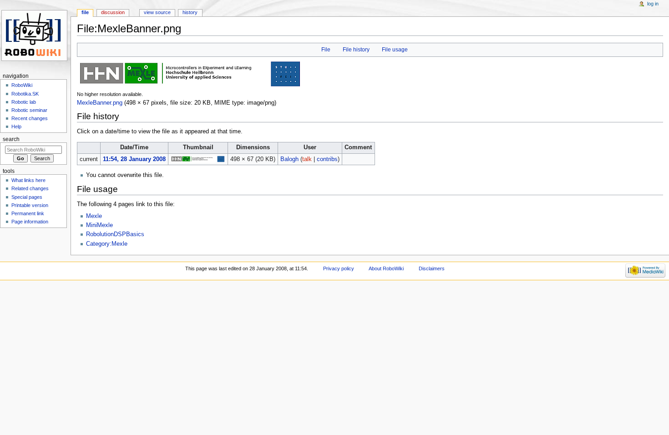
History (190, 12)
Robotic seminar (29, 110)
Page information (29, 221)
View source (157, 12)
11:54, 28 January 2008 (134, 159)
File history (356, 49)
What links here (28, 180)
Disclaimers (432, 268)
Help (16, 126)
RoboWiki (21, 85)
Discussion (113, 12)
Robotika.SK (25, 93)
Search (11, 139)
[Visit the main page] (35, 35)
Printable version (29, 205)
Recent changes (29, 118)
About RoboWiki (386, 268)
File (325, 49)
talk (307, 159)
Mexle (94, 216)
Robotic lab (23, 102)
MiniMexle (99, 225)
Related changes (30, 188)
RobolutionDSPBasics (115, 234)
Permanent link (27, 213)
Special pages (26, 197)
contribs (327, 159)
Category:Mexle (106, 244)
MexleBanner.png (99, 103)
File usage (395, 49)
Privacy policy (338, 268)
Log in (653, 3)
